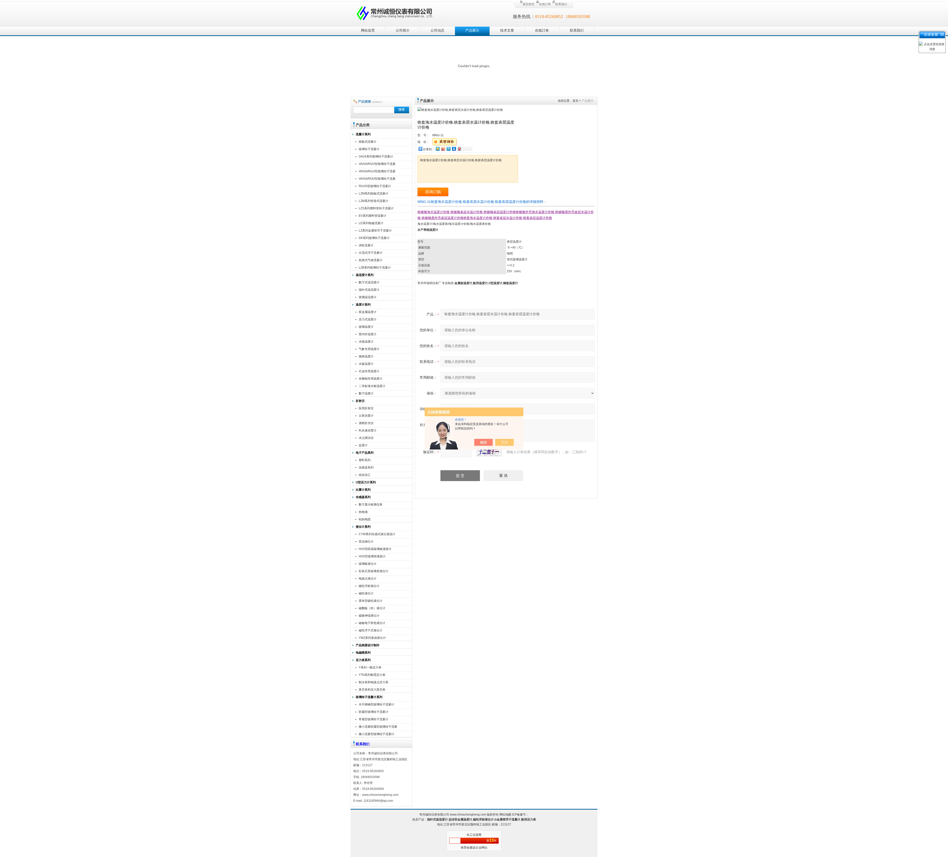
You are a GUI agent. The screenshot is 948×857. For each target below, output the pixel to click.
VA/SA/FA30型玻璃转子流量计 (377, 179)
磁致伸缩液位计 (369, 615)
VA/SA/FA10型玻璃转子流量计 (377, 172)
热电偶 (363, 512)
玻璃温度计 (366, 327)
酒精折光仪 (366, 423)
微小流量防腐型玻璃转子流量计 (378, 727)
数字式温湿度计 (369, 282)
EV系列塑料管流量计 (372, 215)
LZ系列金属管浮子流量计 (375, 230)
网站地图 (505, 814)
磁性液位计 (366, 593)
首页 (575, 100)
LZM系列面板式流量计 (373, 193)
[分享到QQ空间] (437, 149)
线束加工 (365, 475)
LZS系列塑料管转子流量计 (376, 208)
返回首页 (528, 4)
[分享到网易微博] (459, 149)
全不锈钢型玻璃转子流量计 (376, 704)
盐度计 (363, 445)
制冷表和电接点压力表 (373, 682)
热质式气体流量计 (370, 260)
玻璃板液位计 (367, 563)
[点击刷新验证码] (489, 452)
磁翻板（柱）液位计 (372, 608)
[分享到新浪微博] (443, 149)
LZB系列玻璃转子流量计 (375, 267)
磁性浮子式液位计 (370, 630)
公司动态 (437, 30)
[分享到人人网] (453, 149)
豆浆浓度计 (366, 415)
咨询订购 (433, 192)
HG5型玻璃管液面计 (372, 556)
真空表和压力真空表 (372, 689)
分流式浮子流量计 (370, 252)
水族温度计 (366, 364)
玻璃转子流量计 (369, 149)
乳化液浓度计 (367, 430)
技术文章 (507, 30)
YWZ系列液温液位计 (372, 638)
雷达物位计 (366, 541)
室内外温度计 (367, 334)
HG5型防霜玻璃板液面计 (375, 549)
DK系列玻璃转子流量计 (374, 238)
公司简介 (403, 30)
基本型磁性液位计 (370, 601)
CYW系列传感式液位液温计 (377, 534)
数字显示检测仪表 (370, 504)
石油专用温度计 (369, 371)
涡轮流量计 (366, 245)
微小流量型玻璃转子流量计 (376, 734)
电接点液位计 (367, 578)
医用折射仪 (366, 408)
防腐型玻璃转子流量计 (373, 712)
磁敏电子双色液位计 (372, 623)
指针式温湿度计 (369, 290)
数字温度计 (366, 393)
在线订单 (545, 4)
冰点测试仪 (366, 438)
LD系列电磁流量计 (371, 223)
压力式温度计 (367, 319)
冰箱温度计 (366, 341)
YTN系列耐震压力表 (372, 675)
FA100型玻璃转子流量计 (375, 186)
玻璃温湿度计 (367, 297)
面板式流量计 (367, 141)
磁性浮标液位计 (369, 586)
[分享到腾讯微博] (448, 149)
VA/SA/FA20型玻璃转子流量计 (377, 164)
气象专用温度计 (369, 349)
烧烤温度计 (366, 356)
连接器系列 (366, 467)
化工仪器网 (474, 835)
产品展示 (472, 30)
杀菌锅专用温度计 (370, 378)
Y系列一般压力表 (370, 667)
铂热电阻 (365, 519)
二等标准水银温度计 (372, 386)
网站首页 (368, 30)
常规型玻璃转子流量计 (373, 719)
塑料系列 (365, 460)
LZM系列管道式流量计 (373, 201)
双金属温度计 (367, 312)
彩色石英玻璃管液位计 (373, 571)
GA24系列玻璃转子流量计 (376, 156)
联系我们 (561, 4)
